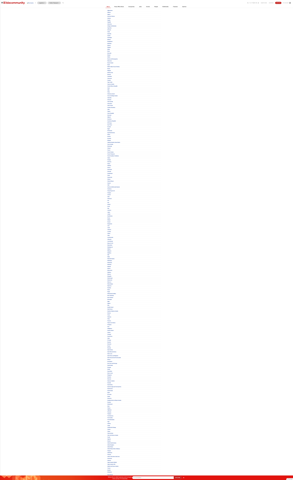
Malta (108, 256)
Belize (108, 49)
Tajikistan (109, 409)
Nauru (108, 289)
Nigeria (108, 303)
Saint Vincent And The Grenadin (114, 357)
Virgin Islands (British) (112, 462)
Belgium (109, 47)
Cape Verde (109, 82)
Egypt (108, 128)
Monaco (109, 274)
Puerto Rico (109, 336)
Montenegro (110, 278)
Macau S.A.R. (110, 243)
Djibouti (109, 117)
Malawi (108, 249)
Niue (108, 305)
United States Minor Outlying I (113, 448)
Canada (109, 80)
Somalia (109, 382)
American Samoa (111, 16)
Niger (108, 301)
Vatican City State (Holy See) (113, 456)
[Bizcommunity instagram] (254, 3)
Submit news (264, 2)
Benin (108, 51)
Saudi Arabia (110, 365)
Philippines (109, 328)
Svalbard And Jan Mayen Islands (114, 400)
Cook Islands (110, 101)
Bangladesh (109, 41)
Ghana (108, 163)
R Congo (109, 340)
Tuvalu (108, 437)
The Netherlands (110, 419)
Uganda (109, 439)
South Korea (110, 388)
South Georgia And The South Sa (114, 386)
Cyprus (108, 111)
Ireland (108, 204)
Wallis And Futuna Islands (112, 466)
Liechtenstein (110, 237)
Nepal (108, 291)
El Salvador (109, 130)
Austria (108, 35)
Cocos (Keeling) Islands (112, 95)
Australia (109, 33)
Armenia (109, 29)
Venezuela (109, 458)
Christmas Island (111, 93)
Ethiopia (109, 140)
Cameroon (109, 78)
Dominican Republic (111, 121)
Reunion (109, 342)
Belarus (109, 45)
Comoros (109, 99)
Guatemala (109, 177)
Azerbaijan (109, 37)
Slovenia (109, 378)
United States (110, 446)
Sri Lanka (109, 394)
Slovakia (109, 377)
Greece (108, 167)
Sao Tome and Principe (112, 363)
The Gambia (110, 417)
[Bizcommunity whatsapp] (258, 3)
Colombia (109, 97)
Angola (108, 20)
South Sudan (110, 390)
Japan (108, 212)
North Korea (109, 309)
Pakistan (109, 316)
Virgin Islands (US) (111, 464)
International (110, 474)
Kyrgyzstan (109, 223)
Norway (109, 313)
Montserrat (109, 280)
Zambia (109, 470)
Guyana (109, 183)
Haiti (108, 185)
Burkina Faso (110, 72)
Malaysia (109, 250)
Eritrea (108, 134)
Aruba (108, 31)
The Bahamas (110, 415)
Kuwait (108, 221)
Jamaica (109, 210)
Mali (108, 254)
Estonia (109, 136)
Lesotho (109, 231)
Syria (108, 406)
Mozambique (110, 283)
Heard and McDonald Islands (113, 187)
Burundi (109, 74)
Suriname (109, 398)
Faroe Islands (110, 144)
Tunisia (108, 429)
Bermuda (109, 53)
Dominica (109, 119)
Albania (109, 12)
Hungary (109, 192)
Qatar (108, 338)
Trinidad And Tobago (111, 427)
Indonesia (109, 198)
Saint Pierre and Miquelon (112, 355)
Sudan (108, 396)
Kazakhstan (109, 216)
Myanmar (109, 285)
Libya (108, 235)
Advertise (271, 2)
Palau (108, 318)
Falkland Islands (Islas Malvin (113, 142)
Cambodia (109, 76)
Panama (109, 320)
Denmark (109, 115)
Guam (108, 175)
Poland (108, 332)
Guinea (108, 179)
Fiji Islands (109, 146)
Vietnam (109, 460)
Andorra (109, 18)
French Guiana (110, 152)
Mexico (108, 268)
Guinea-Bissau (110, 181)
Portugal (109, 334)
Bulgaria (109, 70)
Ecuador (109, 126)
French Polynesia (111, 154)
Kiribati (108, 219)
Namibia (109, 287)
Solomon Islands (111, 380)
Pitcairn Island (110, 330)
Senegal (109, 367)
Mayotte (109, 266)
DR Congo (109, 123)
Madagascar (110, 247)
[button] (63, 3)
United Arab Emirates (111, 442)
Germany (109, 161)
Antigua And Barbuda (111, 26)
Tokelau (109, 423)
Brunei (108, 68)
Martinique (109, 260)
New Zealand (110, 297)
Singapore (109, 375)
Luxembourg (110, 241)
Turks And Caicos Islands (112, 435)
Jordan (108, 214)
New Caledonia (110, 295)
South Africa (110, 384)
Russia (108, 346)
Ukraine (109, 441)
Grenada (109, 171)
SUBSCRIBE (177, 477)
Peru (108, 326)
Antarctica (109, 24)
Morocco (109, 282)
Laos (108, 225)
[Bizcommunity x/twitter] (250, 3)
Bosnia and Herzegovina (112, 59)
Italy (108, 208)
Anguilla (109, 22)
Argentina (109, 27)
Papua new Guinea (111, 322)
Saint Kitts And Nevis (111, 351)
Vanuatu (109, 454)
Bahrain (109, 39)
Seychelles (109, 371)
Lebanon (109, 229)
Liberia (108, 233)
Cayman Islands (110, 84)
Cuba (108, 109)
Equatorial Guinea (111, 132)
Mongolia (109, 276)
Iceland (109, 194)
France (108, 150)
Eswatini (109, 138)
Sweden (109, 402)
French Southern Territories (113, 155)
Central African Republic (112, 86)
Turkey (108, 431)
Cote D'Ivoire (110, 105)
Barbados (109, 43)
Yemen (108, 468)
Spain (108, 392)
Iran (108, 200)
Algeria (108, 14)
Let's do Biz (289, 479)
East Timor (109, 124)
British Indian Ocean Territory (113, 66)
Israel (108, 206)
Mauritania (109, 262)
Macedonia (109, 245)
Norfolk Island (110, 307)
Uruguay (109, 450)
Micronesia (109, 270)
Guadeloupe (110, 173)
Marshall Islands (110, 258)
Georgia (109, 159)
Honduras (109, 188)
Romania (109, 344)
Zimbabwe (109, 472)
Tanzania (109, 411)
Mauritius (109, 264)
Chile (108, 90)
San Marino (109, 361)
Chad (108, 88)
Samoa (108, 359)
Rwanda (109, 347)
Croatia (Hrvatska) (111, 107)
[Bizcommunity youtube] (256, 3)
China (108, 91)
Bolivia (108, 57)
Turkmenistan (110, 433)
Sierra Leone (110, 373)
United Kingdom (110, 444)
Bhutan (108, 55)
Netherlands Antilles (111, 293)
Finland (108, 148)
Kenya (108, 218)
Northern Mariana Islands (112, 311)
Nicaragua (109, 299)
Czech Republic (110, 113)
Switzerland (109, 404)
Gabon (108, 157)
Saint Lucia (109, 353)
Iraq (108, 202)
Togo (108, 421)
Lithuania (109, 239)
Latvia (108, 227)
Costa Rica (109, 103)
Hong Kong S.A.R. (111, 190)
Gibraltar (109, 165)
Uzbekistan (109, 452)
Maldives (109, 252)
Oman (108, 314)
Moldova (109, 272)
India (108, 196)
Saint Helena (110, 349)
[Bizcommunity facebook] (252, 3)
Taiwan (108, 408)
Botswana (109, 60)
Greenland (109, 169)
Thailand (109, 413)
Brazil (108, 64)
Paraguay (109, 324)
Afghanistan (110, 10)
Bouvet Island (110, 62)
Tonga (108, 425)
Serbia (108, 369)
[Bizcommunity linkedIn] (248, 3)
